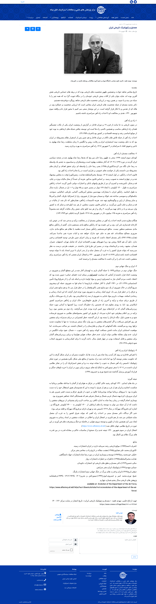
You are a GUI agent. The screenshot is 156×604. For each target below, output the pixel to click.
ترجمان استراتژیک (81, 17)
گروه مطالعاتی (102, 579)
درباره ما (30, 17)
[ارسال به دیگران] (38, 29)
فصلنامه (70, 17)
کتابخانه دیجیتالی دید (70, 588)
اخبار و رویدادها (102, 591)
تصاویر (38, 17)
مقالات (104, 576)
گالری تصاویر (102, 594)
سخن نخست (125, 17)
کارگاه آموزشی (102, 584)
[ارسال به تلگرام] (27, 29)
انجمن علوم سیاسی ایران (69, 579)
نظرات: (135, 536)
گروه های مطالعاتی (103, 17)
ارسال (134, 557)
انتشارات (104, 581)
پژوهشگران (54, 17)
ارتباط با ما (88, 576)
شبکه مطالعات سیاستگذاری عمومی (66, 574)
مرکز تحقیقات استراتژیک (69, 583)
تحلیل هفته (114, 17)
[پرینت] (32, 29)
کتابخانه (45, 17)
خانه (132, 17)
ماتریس (20, 602)
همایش (104, 589)
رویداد (91, 17)
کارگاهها (63, 17)
